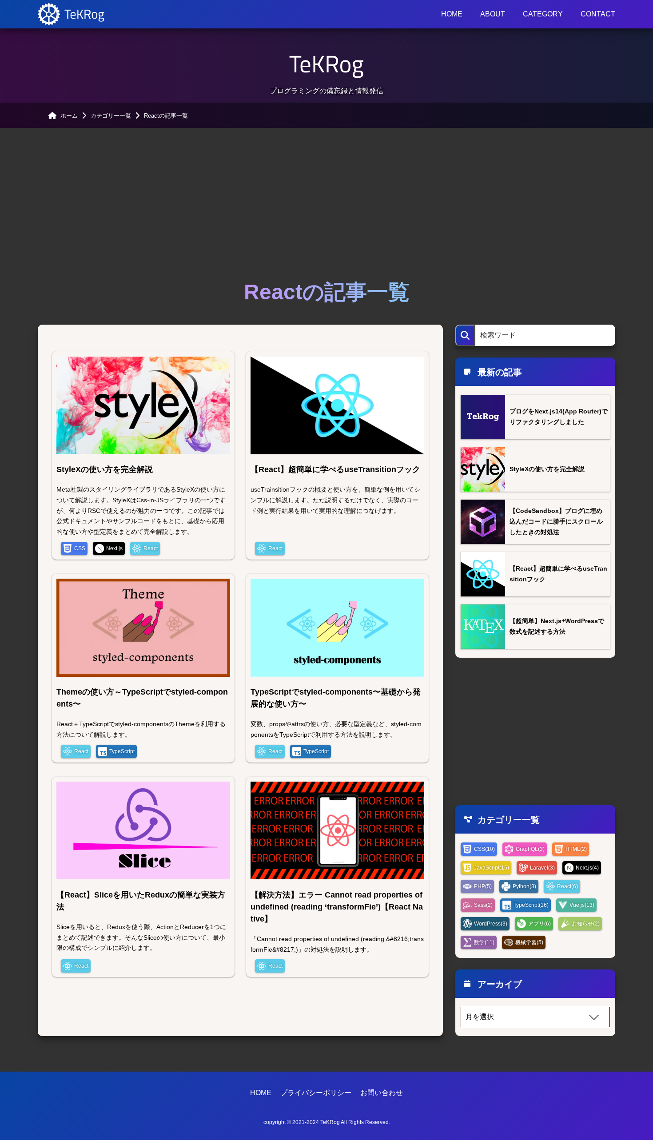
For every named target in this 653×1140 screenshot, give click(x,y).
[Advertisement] (326, 202)
